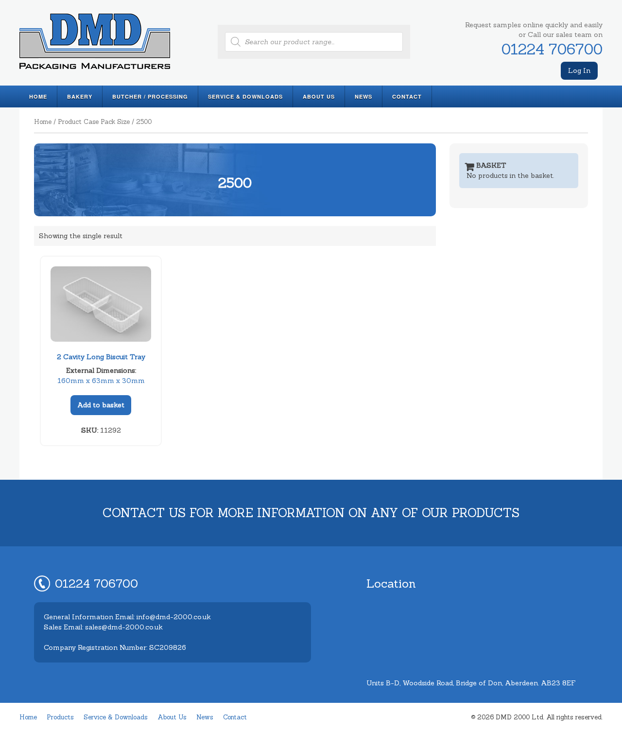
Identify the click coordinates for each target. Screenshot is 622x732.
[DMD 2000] (94, 70)
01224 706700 (552, 49)
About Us (319, 96)
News (363, 96)
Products (60, 717)
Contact (407, 96)
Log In (579, 70)
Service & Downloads (245, 96)
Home (38, 96)
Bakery (79, 96)
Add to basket (100, 405)
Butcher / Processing (150, 96)
